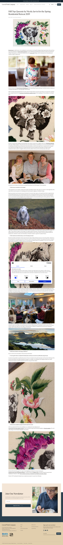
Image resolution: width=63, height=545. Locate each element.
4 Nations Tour (36, 472)
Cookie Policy (34, 528)
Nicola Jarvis (11, 50)
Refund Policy (30, 543)
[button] (49, 4)
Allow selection (31, 281)
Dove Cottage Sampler (22, 51)
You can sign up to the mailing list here (16, 428)
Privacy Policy (25, 543)
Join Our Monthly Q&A (24, 528)
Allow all (44, 281)
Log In (59, 5)
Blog (21, 526)
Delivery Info (34, 524)
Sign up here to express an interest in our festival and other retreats (33, 473)
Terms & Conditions (20, 543)
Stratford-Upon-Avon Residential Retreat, (16, 472)
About (21, 524)
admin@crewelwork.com (6, 529)
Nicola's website (47, 428)
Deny (18, 281)
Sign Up (58, 533)
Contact (21, 530)
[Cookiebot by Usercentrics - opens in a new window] (47, 263)
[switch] (26, 278)
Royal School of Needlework (22, 88)
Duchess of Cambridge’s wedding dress (27, 93)
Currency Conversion (35, 526)
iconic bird (32, 52)
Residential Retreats (50, 143)
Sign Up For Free (16, 505)
